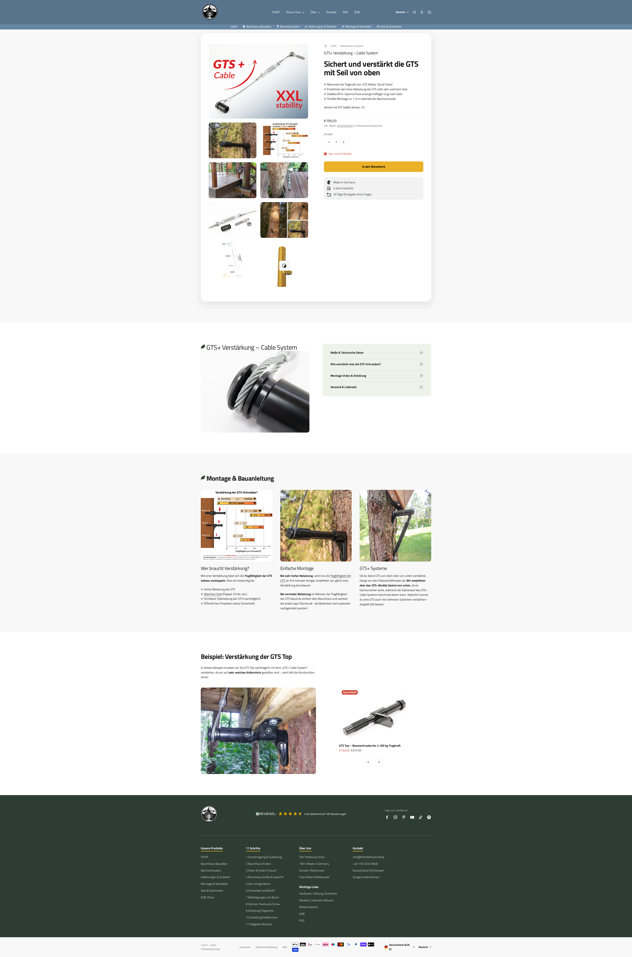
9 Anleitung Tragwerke (260, 910)
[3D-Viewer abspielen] (284, 266)
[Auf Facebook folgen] (387, 817)
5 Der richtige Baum (258, 884)
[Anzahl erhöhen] (343, 142)
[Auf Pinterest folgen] (404, 817)
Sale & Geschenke (212, 890)
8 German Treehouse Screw (263, 904)
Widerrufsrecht (308, 907)
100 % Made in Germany (314, 863)
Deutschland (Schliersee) (368, 870)
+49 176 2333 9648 (365, 863)
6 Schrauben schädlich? (260, 890)
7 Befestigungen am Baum (262, 897)
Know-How (293, 12)
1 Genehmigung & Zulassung (264, 857)
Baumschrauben (211, 870)
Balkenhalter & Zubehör (352, 46)
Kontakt (331, 12)
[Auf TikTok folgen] (420, 817)
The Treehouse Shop (311, 857)
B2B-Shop (207, 897)
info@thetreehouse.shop (368, 857)
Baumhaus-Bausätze (214, 863)
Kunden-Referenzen (312, 870)
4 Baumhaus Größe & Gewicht (264, 877)
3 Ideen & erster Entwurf (261, 870)
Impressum (244, 947)
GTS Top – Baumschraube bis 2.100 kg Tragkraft (370, 745)
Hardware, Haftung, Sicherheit (318, 893)
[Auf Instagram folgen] (395, 817)
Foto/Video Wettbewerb (314, 877)
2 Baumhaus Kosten (258, 863)
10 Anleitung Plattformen (262, 917)
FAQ (345, 12)
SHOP (276, 12)
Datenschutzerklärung (266, 947)
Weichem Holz (213, 594)
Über (313, 12)
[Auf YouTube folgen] (412, 817)
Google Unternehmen (366, 877)
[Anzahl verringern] (329, 142)
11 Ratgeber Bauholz (259, 924)
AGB (302, 914)
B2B (357, 12)
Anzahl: (328, 134)
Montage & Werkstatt (214, 884)
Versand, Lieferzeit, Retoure (316, 900)
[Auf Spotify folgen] (429, 817)
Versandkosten (345, 126)
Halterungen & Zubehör (215, 877)
